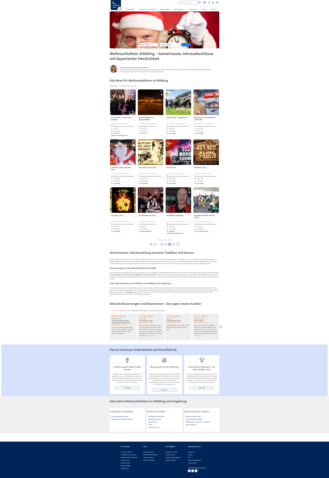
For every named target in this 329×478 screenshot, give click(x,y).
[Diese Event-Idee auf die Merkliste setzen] (133, 91)
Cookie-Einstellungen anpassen (197, 468)
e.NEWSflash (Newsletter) (150, 455)
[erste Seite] (151, 244)
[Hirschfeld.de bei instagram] (192, 470)
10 (161, 244)
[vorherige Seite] (155, 244)
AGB (189, 457)
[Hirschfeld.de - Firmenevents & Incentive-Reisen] (116, 5)
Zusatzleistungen (126, 466)
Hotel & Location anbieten (173, 457)
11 (165, 244)
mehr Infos (127, 388)
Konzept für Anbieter (172, 452)
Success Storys (125, 460)
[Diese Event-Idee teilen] (133, 94)
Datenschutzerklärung (194, 460)
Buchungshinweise (148, 452)
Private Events (125, 468)
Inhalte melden (192, 463)
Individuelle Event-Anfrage (128, 455)
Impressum (191, 452)
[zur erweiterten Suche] (204, 2)
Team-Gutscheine (148, 457)
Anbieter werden (170, 455)
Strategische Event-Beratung (129, 457)
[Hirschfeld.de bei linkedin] (196, 470)
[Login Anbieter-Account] (216, 2)
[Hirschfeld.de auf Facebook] (189, 470)
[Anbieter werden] (213, 2)
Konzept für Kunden (126, 452)
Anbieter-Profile (125, 463)
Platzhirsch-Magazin (149, 460)
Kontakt (190, 455)
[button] (221, 327)
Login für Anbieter (171, 460)
